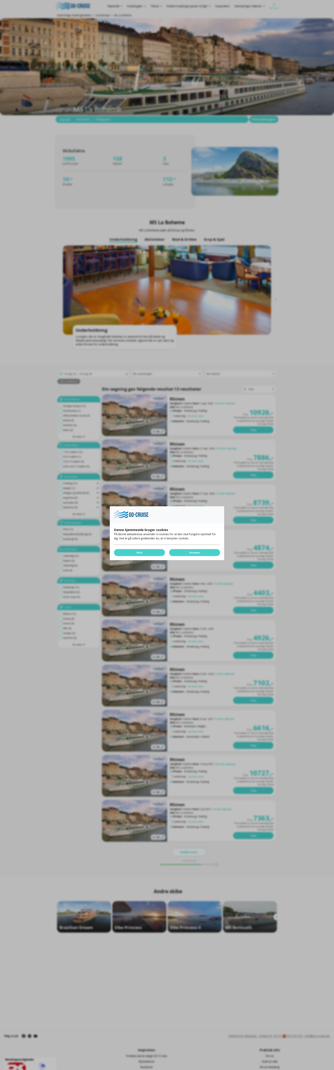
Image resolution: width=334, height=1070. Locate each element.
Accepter (194, 552)
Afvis (139, 552)
